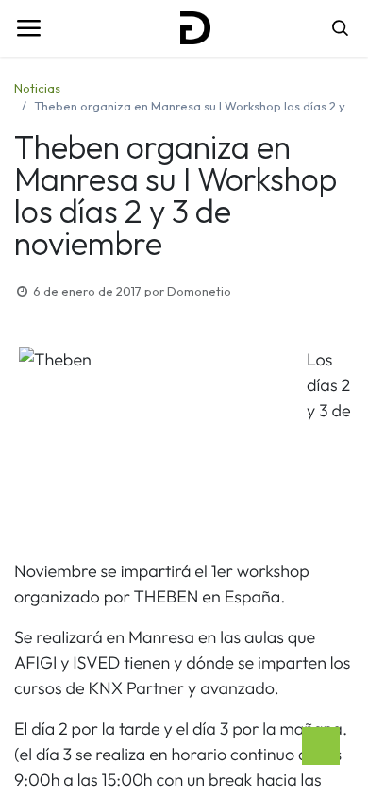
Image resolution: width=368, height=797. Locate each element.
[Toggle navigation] (28, 28)
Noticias (37, 87)
